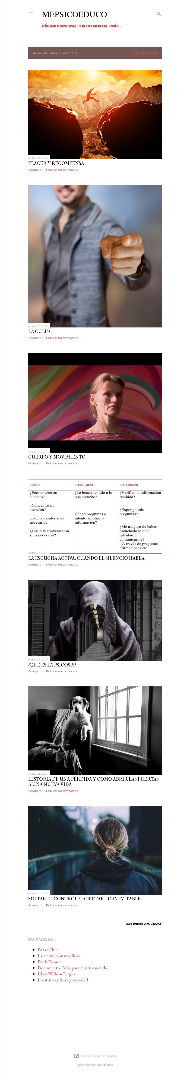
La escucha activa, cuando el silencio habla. (86, 558)
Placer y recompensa (56, 163)
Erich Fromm (50, 962)
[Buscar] (159, 13)
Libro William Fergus (56, 974)
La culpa (39, 331)
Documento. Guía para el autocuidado (73, 968)
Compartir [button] (35, 169)
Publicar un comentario (62, 169)
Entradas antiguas (144, 923)
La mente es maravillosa (59, 956)
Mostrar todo (145, 53)
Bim (110, 1064)
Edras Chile (48, 950)
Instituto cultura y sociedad (63, 980)
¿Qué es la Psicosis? (52, 665)
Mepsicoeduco (74, 13)
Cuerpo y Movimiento (57, 457)
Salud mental (93, 25)
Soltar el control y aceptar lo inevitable (84, 899)
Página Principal (59, 25)
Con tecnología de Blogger (98, 1056)
